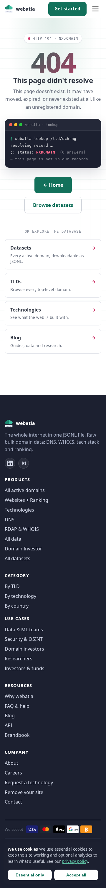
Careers (13, 772)
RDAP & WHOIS (22, 529)
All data (13, 539)
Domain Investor (23, 548)
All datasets (17, 558)
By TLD (12, 586)
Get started (67, 9)
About (11, 763)
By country (17, 606)
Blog (10, 715)
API (8, 725)
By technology (20, 596)
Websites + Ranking (26, 500)
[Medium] (23, 463)
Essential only (30, 875)
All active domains (25, 490)
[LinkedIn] (10, 463)
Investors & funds (24, 668)
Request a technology (29, 782)
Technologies (19, 510)
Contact (13, 801)
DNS (9, 519)
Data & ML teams (24, 629)
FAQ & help (17, 706)
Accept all (76, 875)
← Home (53, 184)
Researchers (18, 658)
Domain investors (24, 649)
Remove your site (24, 792)
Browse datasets (53, 205)
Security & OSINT (24, 639)
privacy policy (75, 861)
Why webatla (19, 696)
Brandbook (17, 735)
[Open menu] (95, 9)
